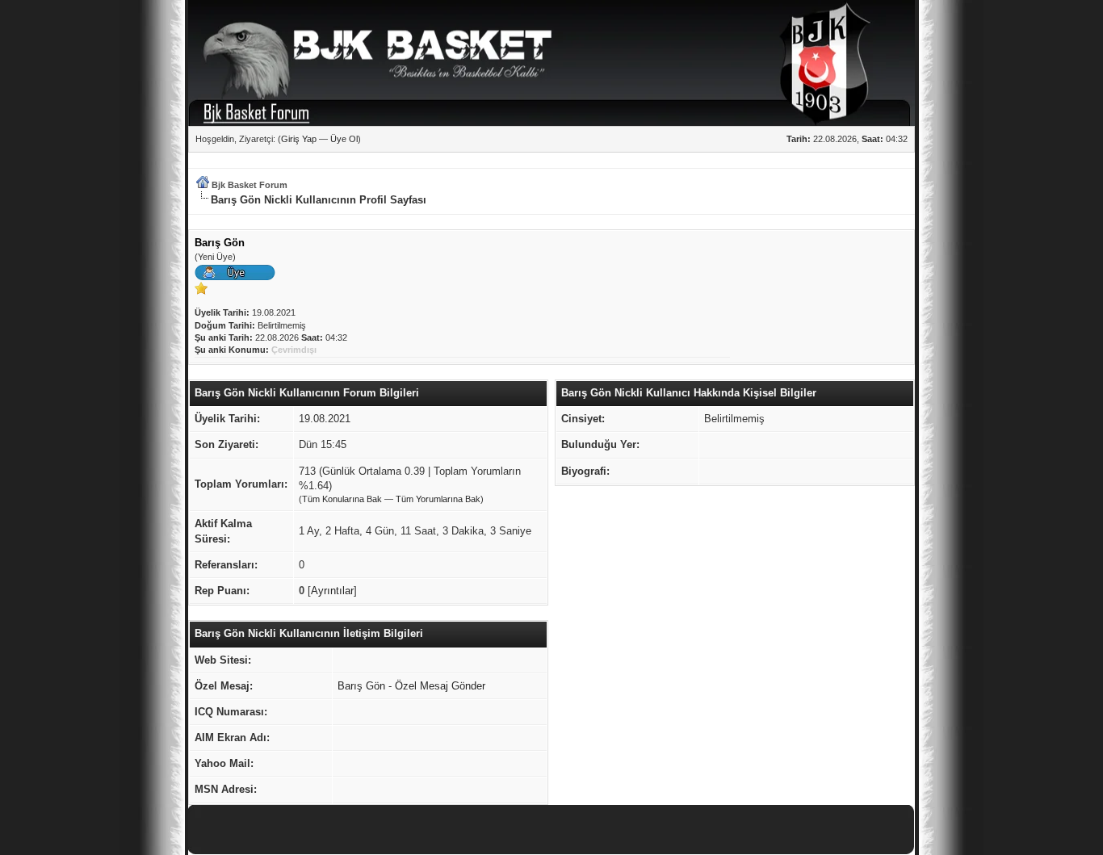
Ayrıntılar (332, 591)
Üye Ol (344, 139)
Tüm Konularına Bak (342, 499)
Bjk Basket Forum (249, 185)
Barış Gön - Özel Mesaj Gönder (411, 686)
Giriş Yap (299, 139)
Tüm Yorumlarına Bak (438, 499)
